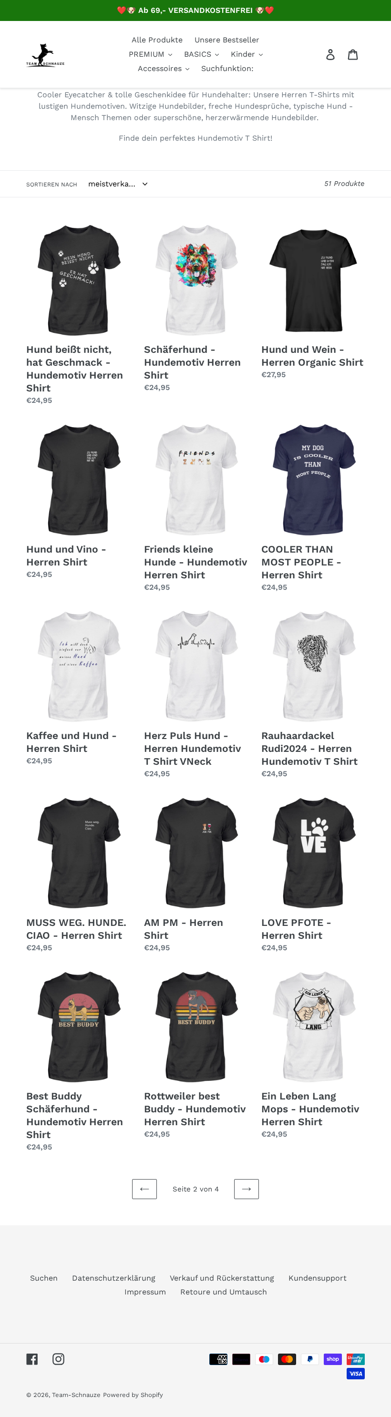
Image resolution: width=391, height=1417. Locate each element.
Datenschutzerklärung (113, 1278)
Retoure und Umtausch (223, 1291)
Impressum (145, 1291)
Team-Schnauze (76, 1394)
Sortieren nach (51, 184)
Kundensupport (317, 1278)
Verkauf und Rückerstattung (222, 1278)
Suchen (44, 1278)
